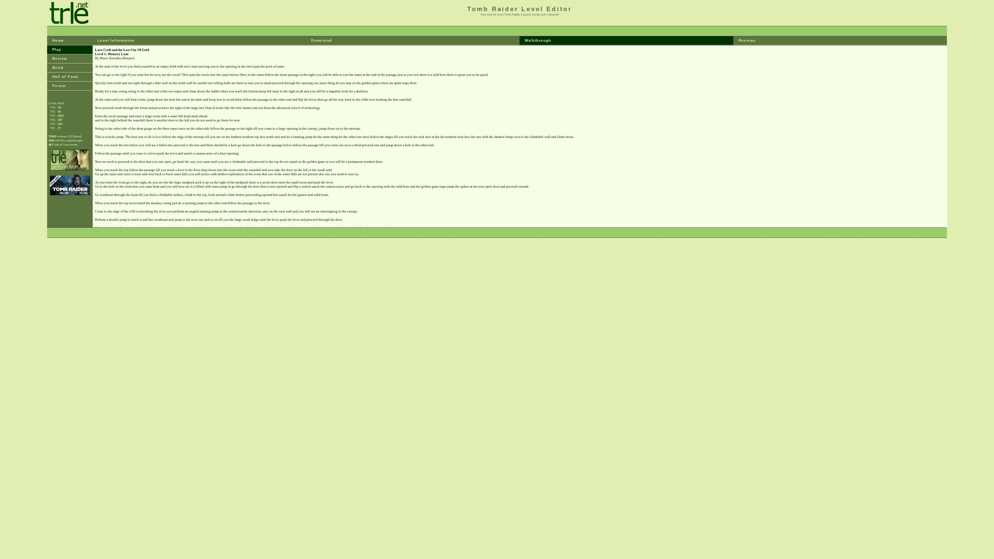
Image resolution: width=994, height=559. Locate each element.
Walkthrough (538, 40)
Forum (58, 86)
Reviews (747, 40)
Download (321, 40)
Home (58, 40)
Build (57, 67)
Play (56, 49)
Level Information (116, 40)
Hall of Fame (65, 77)
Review (59, 58)
